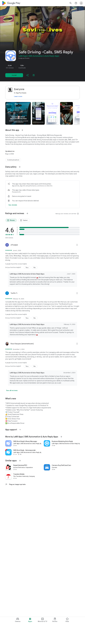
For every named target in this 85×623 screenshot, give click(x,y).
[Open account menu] (81, 3)
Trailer (42, 30)
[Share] (27, 75)
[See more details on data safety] (13, 205)
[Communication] (13, 159)
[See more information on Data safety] (19, 167)
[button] (18, 113)
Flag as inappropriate (15, 484)
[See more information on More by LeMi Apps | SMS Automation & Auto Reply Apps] (61, 436)
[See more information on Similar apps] (19, 460)
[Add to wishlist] (33, 75)
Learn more (18, 96)
